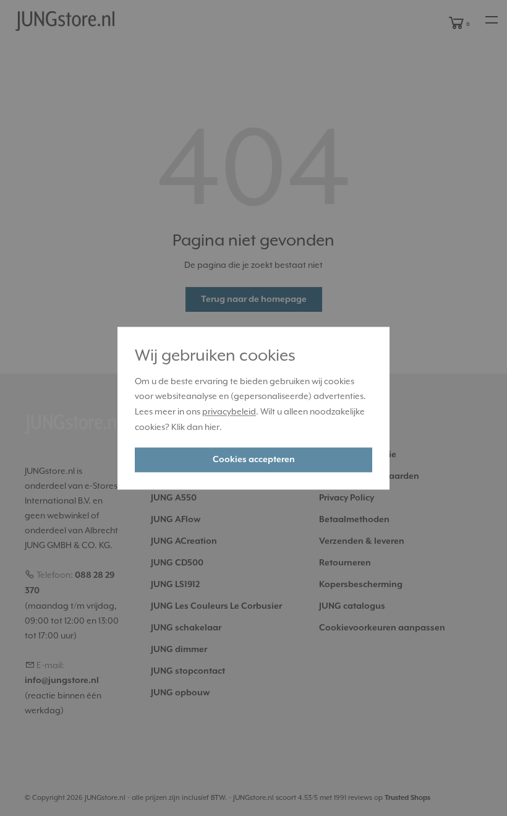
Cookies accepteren (254, 460)
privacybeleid (229, 412)
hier (212, 427)
